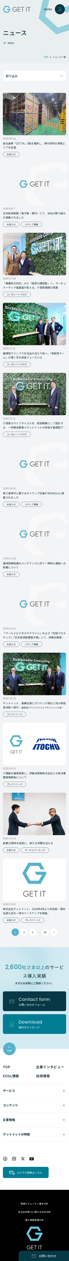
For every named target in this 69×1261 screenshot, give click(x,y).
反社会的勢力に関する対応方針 (34, 1211)
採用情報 (43, 1075)
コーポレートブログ (17, 294)
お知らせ (11, 154)
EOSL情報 (11, 1075)
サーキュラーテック (35, 850)
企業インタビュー (50, 1066)
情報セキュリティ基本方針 (34, 1203)
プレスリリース (14, 714)
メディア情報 (31, 224)
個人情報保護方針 (34, 1220)
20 (45, 932)
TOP (6, 1066)
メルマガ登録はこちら (29, 1172)
